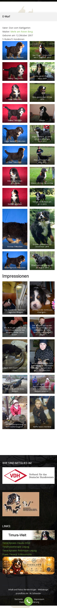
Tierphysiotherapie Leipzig (15, 546)
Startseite (18, 599)
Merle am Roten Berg (21, 31)
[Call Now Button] (28, 601)
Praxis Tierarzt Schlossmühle (17, 554)
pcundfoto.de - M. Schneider (28, 593)
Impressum (39, 599)
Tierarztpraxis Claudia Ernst (16, 542)
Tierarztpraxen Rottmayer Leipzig (19, 550)
